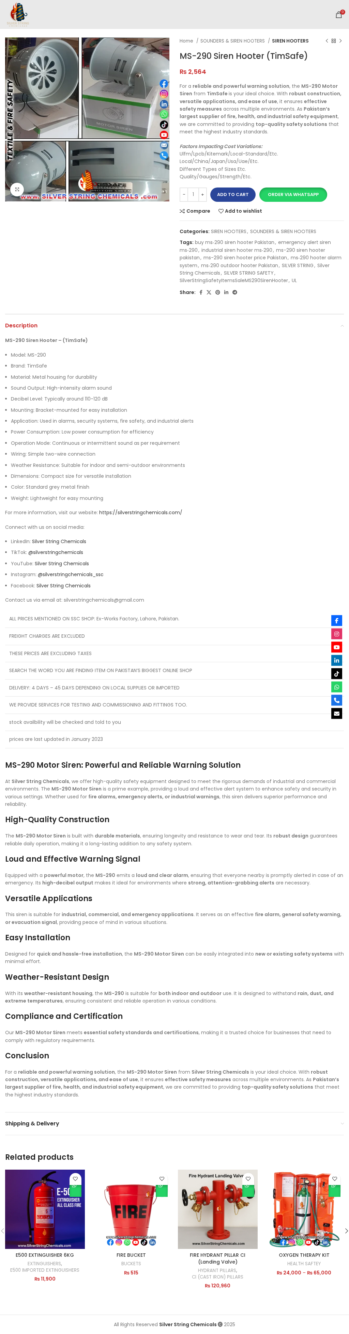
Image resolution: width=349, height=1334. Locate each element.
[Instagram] (336, 634)
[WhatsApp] (336, 687)
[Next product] (340, 41)
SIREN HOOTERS (290, 41)
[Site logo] (18, 14)
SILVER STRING (298, 265)
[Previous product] (326, 41)
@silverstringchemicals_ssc (71, 574)
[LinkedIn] (336, 660)
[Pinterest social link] (217, 292)
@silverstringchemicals (55, 552)
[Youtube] (336, 647)
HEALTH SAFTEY (304, 1264)
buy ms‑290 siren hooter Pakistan (234, 242)
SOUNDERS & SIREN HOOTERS (233, 41)
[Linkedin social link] (226, 292)
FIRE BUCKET (131, 1255)
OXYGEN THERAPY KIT (304, 1255)
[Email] (336, 713)
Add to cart (233, 194)
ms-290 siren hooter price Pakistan (245, 257)
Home (187, 41)
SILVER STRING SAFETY (249, 273)
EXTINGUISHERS (44, 1264)
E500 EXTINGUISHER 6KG (45, 1255)
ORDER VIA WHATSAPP (75, 1191)
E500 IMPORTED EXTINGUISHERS (44, 1270)
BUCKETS (131, 1264)
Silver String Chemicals (59, 541)
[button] (293, 195)
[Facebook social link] (200, 292)
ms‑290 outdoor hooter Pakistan (239, 265)
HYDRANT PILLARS (217, 1271)
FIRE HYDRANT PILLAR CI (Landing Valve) (217, 1258)
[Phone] (336, 700)
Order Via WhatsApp (293, 194)
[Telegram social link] (234, 292)
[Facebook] (336, 620)
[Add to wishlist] (75, 1179)
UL (294, 280)
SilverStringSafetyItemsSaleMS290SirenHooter (234, 280)
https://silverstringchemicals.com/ (140, 512)
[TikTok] (336, 673)
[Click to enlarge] (17, 189)
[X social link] (208, 292)
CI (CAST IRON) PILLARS (217, 1277)
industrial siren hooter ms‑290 (236, 250)
